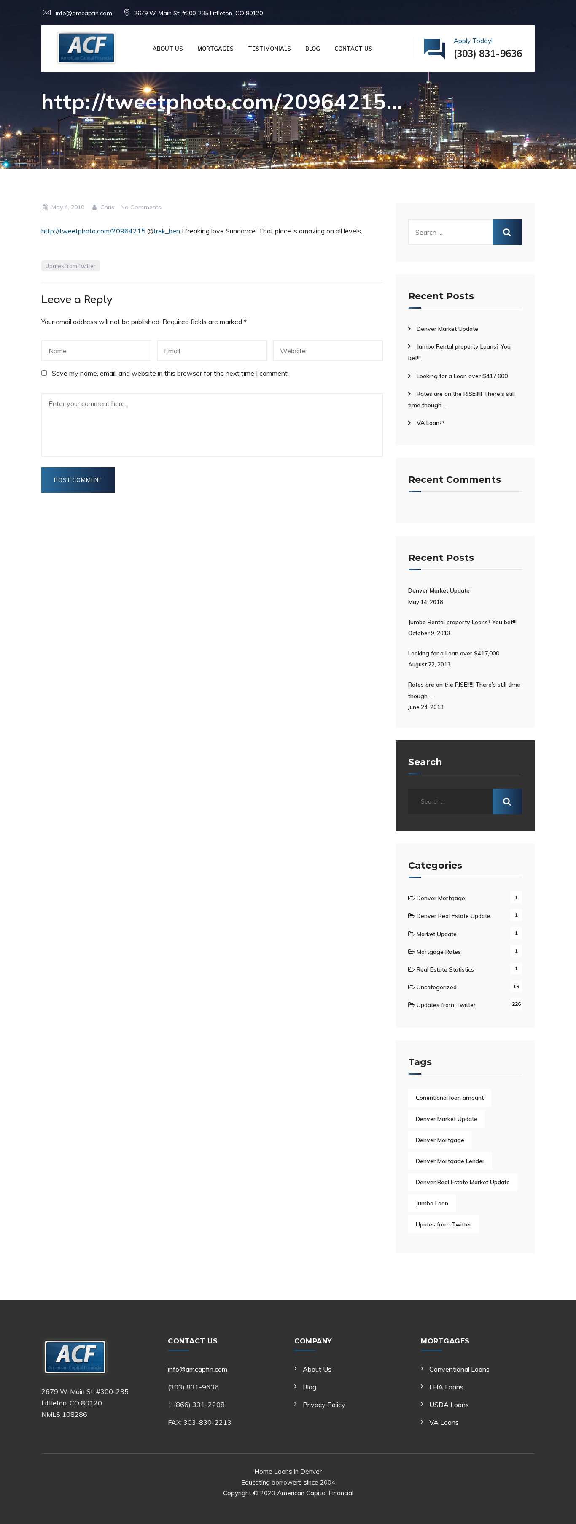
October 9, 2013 (429, 633)
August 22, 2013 (429, 664)
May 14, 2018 (425, 601)
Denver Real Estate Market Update (463, 1182)
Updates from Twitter (446, 1005)
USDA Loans (449, 1404)
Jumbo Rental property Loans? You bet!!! (462, 622)
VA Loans (444, 1422)
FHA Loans (446, 1387)
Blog (312, 48)
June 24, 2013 (426, 707)
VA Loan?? (430, 423)
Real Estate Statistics (445, 969)
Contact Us (353, 48)
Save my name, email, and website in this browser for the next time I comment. (170, 373)
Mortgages (215, 48)
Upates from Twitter (71, 266)
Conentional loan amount (450, 1098)
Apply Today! (488, 48)
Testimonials (269, 48)
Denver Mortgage (441, 898)
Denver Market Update (447, 329)
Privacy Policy (324, 1404)
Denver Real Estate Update (453, 916)
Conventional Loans (459, 1369)
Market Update (437, 934)
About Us (168, 48)
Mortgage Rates (439, 952)
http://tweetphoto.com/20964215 (93, 231)
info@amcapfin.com (197, 1369)
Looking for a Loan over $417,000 (462, 376)
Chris (106, 207)
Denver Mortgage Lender (450, 1161)
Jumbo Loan (432, 1203)
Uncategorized (437, 987)
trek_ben (166, 231)
